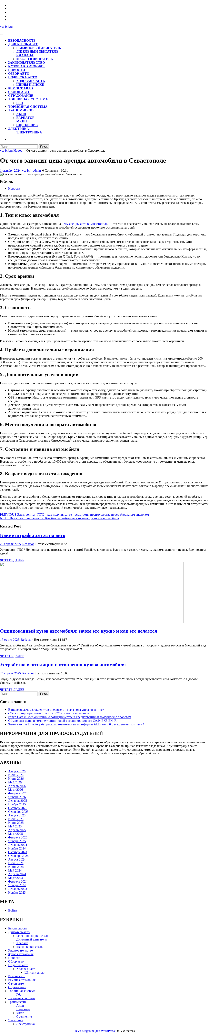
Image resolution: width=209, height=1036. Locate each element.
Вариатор (25, 117)
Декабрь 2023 (17, 889)
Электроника (29, 132)
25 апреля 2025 (10, 673)
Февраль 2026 (17, 793)
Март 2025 (15, 833)
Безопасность (22, 40)
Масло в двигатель (34, 59)
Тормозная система (28, 106)
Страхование (20, 95)
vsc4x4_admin (31, 170)
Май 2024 (15, 870)
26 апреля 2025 (10, 544)
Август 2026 (17, 771)
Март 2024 (15, 877)
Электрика (18, 128)
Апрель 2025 (17, 830)
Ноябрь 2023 (17, 892)
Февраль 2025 (17, 837)
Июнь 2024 (16, 866)
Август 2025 (17, 815)
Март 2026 (15, 789)
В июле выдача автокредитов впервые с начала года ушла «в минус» (56, 709)
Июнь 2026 (16, 778)
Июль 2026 (15, 775)
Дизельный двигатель (37, 51)
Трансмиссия (21, 110)
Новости (16, 70)
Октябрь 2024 (17, 852)
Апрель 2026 (17, 786)
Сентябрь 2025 (18, 811)
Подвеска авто (22, 77)
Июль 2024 (15, 863)
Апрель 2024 (17, 874)
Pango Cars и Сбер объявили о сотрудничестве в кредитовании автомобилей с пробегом (69, 717)
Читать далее (12, 560)
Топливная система (28, 99)
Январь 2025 (17, 841)
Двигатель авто (23, 44)
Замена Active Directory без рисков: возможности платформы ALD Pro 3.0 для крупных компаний (76, 724)
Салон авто (19, 92)
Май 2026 (15, 782)
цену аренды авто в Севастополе (84, 223)
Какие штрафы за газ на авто (32, 535)
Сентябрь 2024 (18, 855)
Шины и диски (30, 84)
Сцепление (27, 125)
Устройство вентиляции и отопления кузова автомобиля (63, 664)
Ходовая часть (30, 81)
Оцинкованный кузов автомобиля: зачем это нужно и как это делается (78, 631)
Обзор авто (18, 73)
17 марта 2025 (9, 639)
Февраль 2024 (17, 881)
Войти (12, 910)
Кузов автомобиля (26, 66)
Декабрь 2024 (17, 844)
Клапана (24, 55)
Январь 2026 (17, 797)
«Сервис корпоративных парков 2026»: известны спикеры (49, 713)
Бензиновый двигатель (38, 48)
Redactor (28, 544)
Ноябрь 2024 (17, 848)
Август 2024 (17, 859)
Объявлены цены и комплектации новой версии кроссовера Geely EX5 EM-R (62, 720)
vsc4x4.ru (6, 26)
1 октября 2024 (10, 170)
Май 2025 (15, 826)
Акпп (21, 114)
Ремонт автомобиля (22, 980)
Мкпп (21, 121)
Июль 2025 (15, 819)
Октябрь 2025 (17, 808)
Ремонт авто (20, 88)
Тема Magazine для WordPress (94, 1031)
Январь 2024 (17, 885)
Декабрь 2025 (17, 800)
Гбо (19, 103)
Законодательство (26, 62)
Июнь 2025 (16, 822)
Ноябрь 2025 (17, 804)
